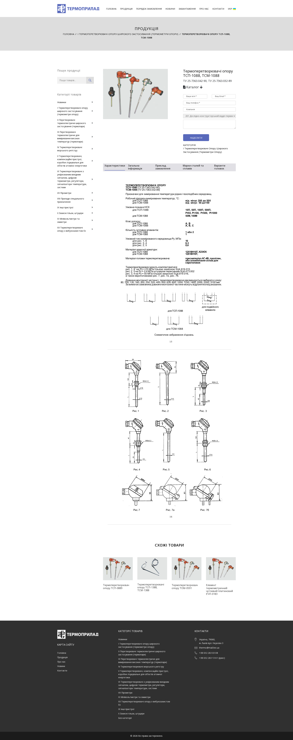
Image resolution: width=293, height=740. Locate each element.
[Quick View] (117, 571)
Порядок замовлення (149, 8)
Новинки (61, 102)
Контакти (218, 8)
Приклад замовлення (162, 167)
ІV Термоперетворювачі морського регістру (69, 149)
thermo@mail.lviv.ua (209, 647)
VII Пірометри (64, 193)
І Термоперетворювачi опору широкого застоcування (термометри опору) (128, 34)
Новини (170, 8)
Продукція (126, 8)
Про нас (204, 8)
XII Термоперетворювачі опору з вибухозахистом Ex (71, 229)
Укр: (230, 8)
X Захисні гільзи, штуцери (70, 213)
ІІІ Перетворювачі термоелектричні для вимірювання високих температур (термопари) (70, 137)
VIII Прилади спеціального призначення (70, 200)
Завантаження (187, 8)
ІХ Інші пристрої (65, 207)
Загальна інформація (135, 167)
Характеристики (115, 165)
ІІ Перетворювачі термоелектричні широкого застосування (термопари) (71, 123)
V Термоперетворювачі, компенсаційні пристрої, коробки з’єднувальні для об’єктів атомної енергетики (72, 161)
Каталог (193, 87)
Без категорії (125, 718)
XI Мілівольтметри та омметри (68, 220)
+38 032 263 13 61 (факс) (212, 657)
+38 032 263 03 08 (208, 652)
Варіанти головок (219, 167)
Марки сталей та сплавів (193, 167)
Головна (111, 8)
